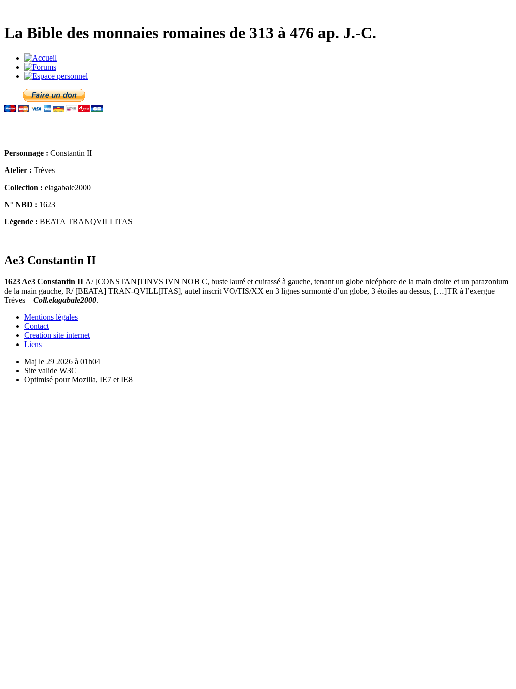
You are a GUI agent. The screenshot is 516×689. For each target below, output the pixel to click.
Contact (36, 326)
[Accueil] (40, 57)
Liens (33, 344)
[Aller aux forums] (40, 67)
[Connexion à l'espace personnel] (56, 76)
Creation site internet (57, 335)
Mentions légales (51, 317)
